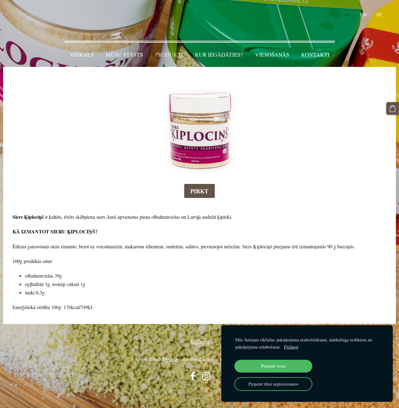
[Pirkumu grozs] (392, 108)
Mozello (171, 359)
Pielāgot (291, 347)
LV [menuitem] (347, 14)
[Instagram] (206, 376)
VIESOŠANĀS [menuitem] (272, 54)
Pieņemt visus (273, 366)
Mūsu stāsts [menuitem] (124, 54)
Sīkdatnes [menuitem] (199, 341)
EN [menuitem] (363, 14)
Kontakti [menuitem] (315, 54)
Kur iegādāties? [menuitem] (219, 54)
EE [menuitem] (379, 14)
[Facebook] (192, 376)
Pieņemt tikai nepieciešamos (273, 384)
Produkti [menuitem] (169, 54)
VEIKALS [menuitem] (82, 54)
